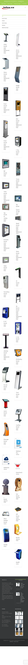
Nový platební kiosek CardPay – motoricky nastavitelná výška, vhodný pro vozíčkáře (22, 597)
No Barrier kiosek (18, 308)
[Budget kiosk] (17, 626)
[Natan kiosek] (21, 622)
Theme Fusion (16, 641)
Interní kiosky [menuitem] (4, 23)
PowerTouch (19, 472)
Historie (5, 523)
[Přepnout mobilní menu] (25, 7)
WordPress (11, 641)
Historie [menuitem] (3, 20)
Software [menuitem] (3, 25)
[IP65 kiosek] (21, 634)
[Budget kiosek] (21, 626)
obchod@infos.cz (21, 1)
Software (17, 454)
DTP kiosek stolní (17, 516)
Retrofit (18, 537)
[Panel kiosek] (21, 630)
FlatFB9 (5, 545)
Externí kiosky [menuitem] (4, 18)
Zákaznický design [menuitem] (5, 27)
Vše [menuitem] (2, 16)
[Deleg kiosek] (21, 613)
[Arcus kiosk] (17, 617)
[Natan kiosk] (17, 622)
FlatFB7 (18, 562)
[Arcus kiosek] (21, 617)
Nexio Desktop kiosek (6, 520)
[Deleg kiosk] (17, 613)
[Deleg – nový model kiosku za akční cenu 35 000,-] (17, 584)
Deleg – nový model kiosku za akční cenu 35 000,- (22, 585)
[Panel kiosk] (17, 630)
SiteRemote (6, 467)
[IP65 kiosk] (17, 634)
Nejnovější (20, 580)
